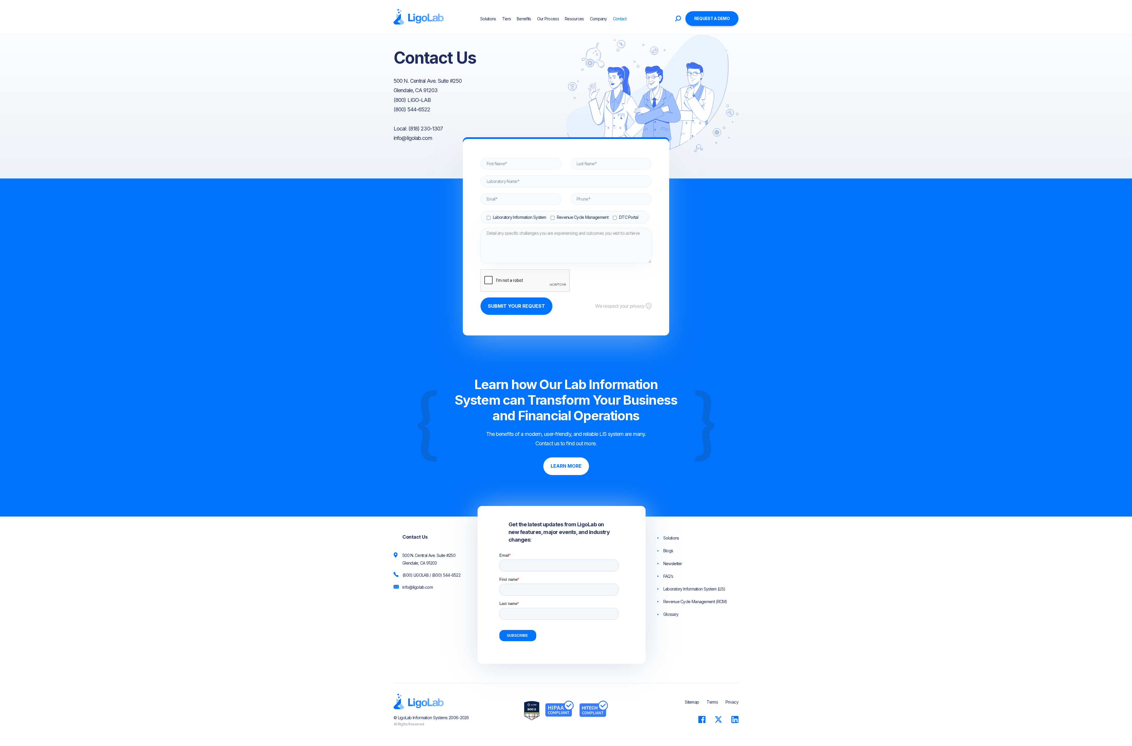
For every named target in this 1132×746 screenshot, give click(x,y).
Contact (619, 18)
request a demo (712, 18)
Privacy (731, 701)
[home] (419, 17)
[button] (634, 18)
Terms (712, 701)
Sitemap (692, 701)
